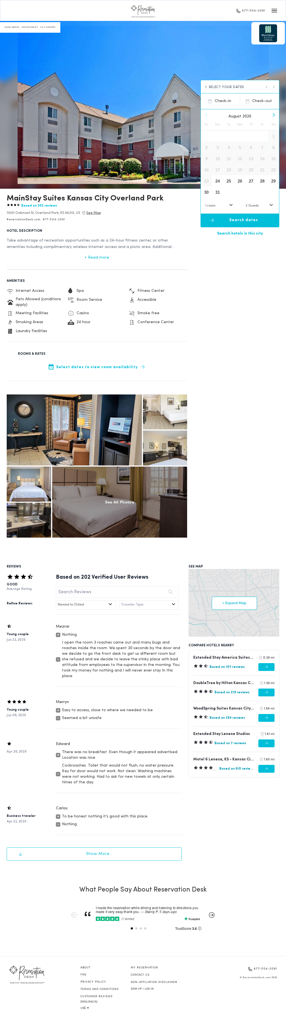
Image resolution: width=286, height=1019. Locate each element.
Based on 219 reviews (231, 692)
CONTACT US (140, 975)
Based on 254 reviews (227, 718)
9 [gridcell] (206, 158)
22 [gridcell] (273, 169)
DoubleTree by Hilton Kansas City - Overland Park (224, 683)
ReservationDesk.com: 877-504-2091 (36, 219)
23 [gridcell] (206, 181)
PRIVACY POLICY (93, 981)
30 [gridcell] (206, 192)
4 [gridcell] (229, 147)
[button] (43, 213)
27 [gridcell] (251, 181)
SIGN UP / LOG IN (142, 988)
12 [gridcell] (240, 158)
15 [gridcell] (273, 158)
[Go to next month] (273, 115)
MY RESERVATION (144, 967)
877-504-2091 (253, 10)
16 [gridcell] (206, 169)
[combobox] (220, 205)
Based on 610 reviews (236, 768)
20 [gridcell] (251, 169)
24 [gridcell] (217, 181)
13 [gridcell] (251, 158)
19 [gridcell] (240, 169)
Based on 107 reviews (227, 667)
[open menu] (274, 10)
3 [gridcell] (217, 147)
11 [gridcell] (229, 158)
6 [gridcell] (251, 147)
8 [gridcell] (273, 147)
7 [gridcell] (262, 147)
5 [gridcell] (240, 147)
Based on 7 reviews (230, 743)
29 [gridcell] (273, 181)
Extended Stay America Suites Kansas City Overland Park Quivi (223, 658)
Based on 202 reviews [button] (39, 205)
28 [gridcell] (262, 181)
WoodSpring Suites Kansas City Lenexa (223, 708)
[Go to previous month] (206, 115)
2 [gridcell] (206, 147)
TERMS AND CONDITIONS (99, 989)
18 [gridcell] (229, 169)
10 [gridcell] (217, 158)
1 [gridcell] (273, 136)
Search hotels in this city (240, 233)
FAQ (83, 974)
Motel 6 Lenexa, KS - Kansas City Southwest (223, 759)
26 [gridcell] (240, 181)
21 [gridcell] (262, 169)
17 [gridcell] (217, 169)
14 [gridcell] (262, 158)
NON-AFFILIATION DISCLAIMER (154, 982)
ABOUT (85, 967)
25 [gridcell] (229, 181)
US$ (84, 1008)
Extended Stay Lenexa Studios (221, 734)
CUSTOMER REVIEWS (96, 996)
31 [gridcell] (217, 192)
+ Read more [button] (97, 258)
